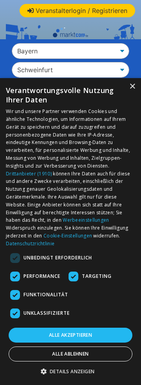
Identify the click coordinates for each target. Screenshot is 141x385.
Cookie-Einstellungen (67, 235)
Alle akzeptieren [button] (70, 335)
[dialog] (70, 231)
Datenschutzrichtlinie (30, 243)
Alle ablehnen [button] (70, 353)
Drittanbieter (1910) (29, 173)
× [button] (132, 86)
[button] (71, 371)
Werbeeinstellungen (86, 220)
